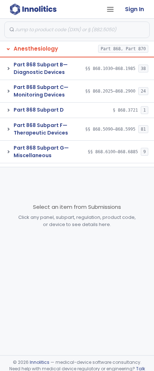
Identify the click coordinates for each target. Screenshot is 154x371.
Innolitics (39, 362)
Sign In (134, 9)
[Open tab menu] (110, 9)
